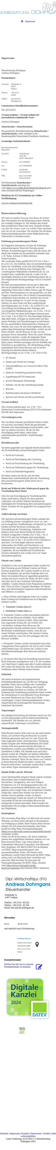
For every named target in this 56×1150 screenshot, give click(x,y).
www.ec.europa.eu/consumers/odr (16, 203)
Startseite (4, 1133)
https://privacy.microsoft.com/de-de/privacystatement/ (18, 866)
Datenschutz (35, 1133)
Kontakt (25, 1133)
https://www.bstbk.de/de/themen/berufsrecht (26, 188)
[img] (28, 8)
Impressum (15, 1133)
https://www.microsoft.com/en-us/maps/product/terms (26, 831)
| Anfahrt (46, 1133)
